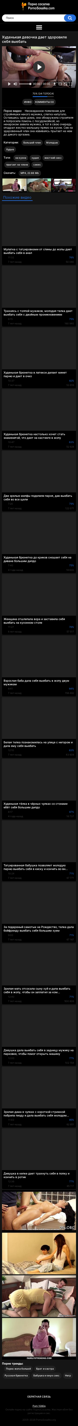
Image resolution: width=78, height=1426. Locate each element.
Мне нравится (23, 95)
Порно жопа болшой (18, 1368)
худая (35, 157)
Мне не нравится (28, 95)
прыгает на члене (17, 164)
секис (37, 164)
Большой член (32, 142)
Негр (68, 1375)
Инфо (27, 101)
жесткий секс (53, 157)
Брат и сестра (45, 1368)
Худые (10, 149)
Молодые (52, 142)
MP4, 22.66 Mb (30, 172)
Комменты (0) (44, 101)
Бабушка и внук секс (46, 1375)
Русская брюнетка (16, 1375)
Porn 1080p (39, 1405)
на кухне (20, 157)
